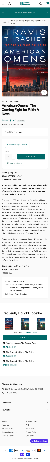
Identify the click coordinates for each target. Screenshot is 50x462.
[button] (3, 3)
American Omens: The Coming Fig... (21, 343)
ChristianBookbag (22, 458)
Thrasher (33, 288)
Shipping (4, 124)
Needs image (15, 288)
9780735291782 (16, 285)
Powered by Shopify (32, 458)
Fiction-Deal (28, 285)
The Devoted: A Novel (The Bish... (20, 352)
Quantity (7, 151)
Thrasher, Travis (10, 101)
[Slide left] (3, 12)
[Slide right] (47, 12)
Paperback (25, 288)
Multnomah (38, 285)
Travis (40, 288)
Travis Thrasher (16, 291)
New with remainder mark (17, 145)
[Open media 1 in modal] (25, 61)
